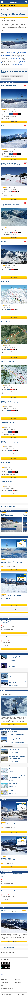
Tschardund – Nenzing (7, 422)
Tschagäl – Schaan (6, 481)
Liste (2, 19)
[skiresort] (14, 2)
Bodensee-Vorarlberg (15, 322)
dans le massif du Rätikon (17, 562)
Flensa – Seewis (6, 401)
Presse (2, 985)
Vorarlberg (9, 204)
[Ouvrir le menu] (2, 2)
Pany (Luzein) (5, 281)
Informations (14, 121)
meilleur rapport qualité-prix (16, 62)
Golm (2, 56)
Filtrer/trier (6, 76)
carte (8, 19)
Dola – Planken (5, 462)
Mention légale (4, 982)
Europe (2, 87)
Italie (2, 876)
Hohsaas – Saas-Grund (7, 636)
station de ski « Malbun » (17, 64)
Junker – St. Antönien (7, 361)
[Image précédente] (2, 523)
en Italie (13, 598)
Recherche (19, 76)
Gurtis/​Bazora (5, 321)
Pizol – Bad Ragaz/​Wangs (7, 55)
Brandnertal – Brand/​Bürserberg (16, 58)
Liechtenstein (7, 482)
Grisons (15, 164)
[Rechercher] (26, 2)
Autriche (6, 204)
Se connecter (18, 982)
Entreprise (17, 979)
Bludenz (13, 204)
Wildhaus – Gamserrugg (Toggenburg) (11, 890)
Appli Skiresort (5, 959)
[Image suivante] (26, 523)
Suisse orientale (10, 87)
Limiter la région (6, 78)
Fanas (3, 441)
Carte (12, 76)
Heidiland (15, 87)
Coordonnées (4, 979)
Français (6, 974)
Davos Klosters (19, 164)
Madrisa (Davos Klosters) (8, 163)
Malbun (3, 241)
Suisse (6, 87)
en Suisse (14, 825)
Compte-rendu (14, 633)
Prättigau (18, 362)
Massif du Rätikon (4, 622)
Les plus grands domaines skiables (12, 56)
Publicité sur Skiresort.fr (7, 988)
